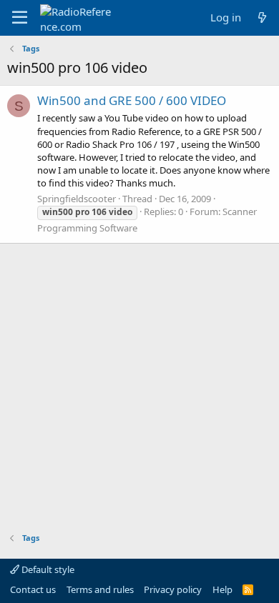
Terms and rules (100, 589)
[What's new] (262, 17)
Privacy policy (173, 589)
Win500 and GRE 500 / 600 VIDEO (131, 100)
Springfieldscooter (76, 198)
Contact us (33, 589)
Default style (46, 569)
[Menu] (19, 18)
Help (222, 589)
